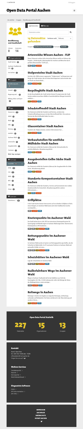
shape (29, 285)
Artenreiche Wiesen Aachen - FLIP (49, 55)
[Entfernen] (52, 46)
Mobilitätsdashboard (17, 377)
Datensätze (34, 26)
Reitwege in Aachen (40, 292)
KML (29, 65)
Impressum (40, 410)
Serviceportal (15, 375)
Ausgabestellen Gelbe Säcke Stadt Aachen (49, 161)
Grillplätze (34, 200)
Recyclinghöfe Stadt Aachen (45, 90)
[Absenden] (71, 32)
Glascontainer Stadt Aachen (45, 126)
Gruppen (18, 20)
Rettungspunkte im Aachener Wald (47, 237)
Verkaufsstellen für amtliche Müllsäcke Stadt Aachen (46, 141)
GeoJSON (39, 65)
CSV (40, 83)
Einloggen (71, 3)
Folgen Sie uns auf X (17, 358)
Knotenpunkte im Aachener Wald (49, 218)
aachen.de (41, 413)
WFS (33, 228)
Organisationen (41, 331)
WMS (29, 210)
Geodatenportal (16, 370)
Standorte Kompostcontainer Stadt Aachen (50, 180)
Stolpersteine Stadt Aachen (45, 73)
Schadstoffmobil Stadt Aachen (47, 108)
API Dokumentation (17, 391)
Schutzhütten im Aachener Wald (48, 257)
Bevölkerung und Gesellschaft (31, 20)
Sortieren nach (51, 38)
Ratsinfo (14, 373)
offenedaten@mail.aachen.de (20, 356)
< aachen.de (11, 2)
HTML (33, 65)
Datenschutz (41, 415)
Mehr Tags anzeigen (14, 154)
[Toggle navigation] (74, 10)
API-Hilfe (14, 394)
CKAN (13, 389)
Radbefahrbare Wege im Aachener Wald (50, 272)
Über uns (46, 26)
